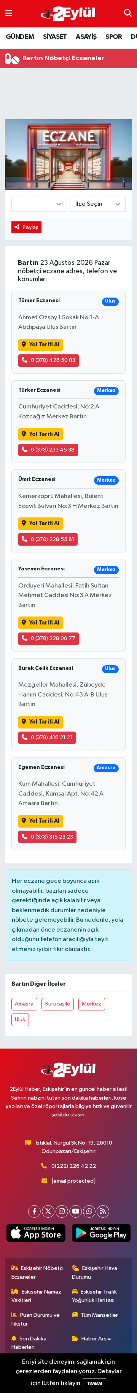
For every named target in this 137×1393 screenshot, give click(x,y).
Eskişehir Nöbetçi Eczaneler (37, 1272)
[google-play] (101, 1234)
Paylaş (30, 227)
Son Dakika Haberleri (29, 1343)
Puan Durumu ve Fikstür (35, 1319)
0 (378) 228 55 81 (52, 539)
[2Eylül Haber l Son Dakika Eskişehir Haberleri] (68, 13)
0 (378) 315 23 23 (52, 837)
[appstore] (36, 1234)
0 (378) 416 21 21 (51, 737)
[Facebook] (34, 1211)
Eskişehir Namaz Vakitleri (36, 1296)
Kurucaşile (57, 1004)
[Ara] (128, 13)
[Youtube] (75, 1211)
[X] (48, 1211)
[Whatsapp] (89, 1211)
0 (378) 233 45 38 (53, 450)
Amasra (24, 1004)
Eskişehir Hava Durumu (95, 1272)
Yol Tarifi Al (44, 344)
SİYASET (55, 37)
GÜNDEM (20, 37)
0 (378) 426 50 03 (53, 360)
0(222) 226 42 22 (73, 1166)
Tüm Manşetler (99, 1315)
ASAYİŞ (86, 37)
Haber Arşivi (96, 1339)
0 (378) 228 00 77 (53, 638)
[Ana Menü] (8, 13)
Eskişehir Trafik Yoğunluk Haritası (94, 1296)
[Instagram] (62, 1211)
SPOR (113, 37)
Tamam (94, 1384)
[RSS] (103, 1211)
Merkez (91, 1004)
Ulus (20, 1019)
